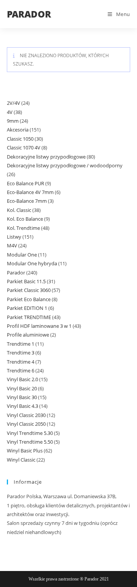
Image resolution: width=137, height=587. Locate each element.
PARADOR (29, 14)
